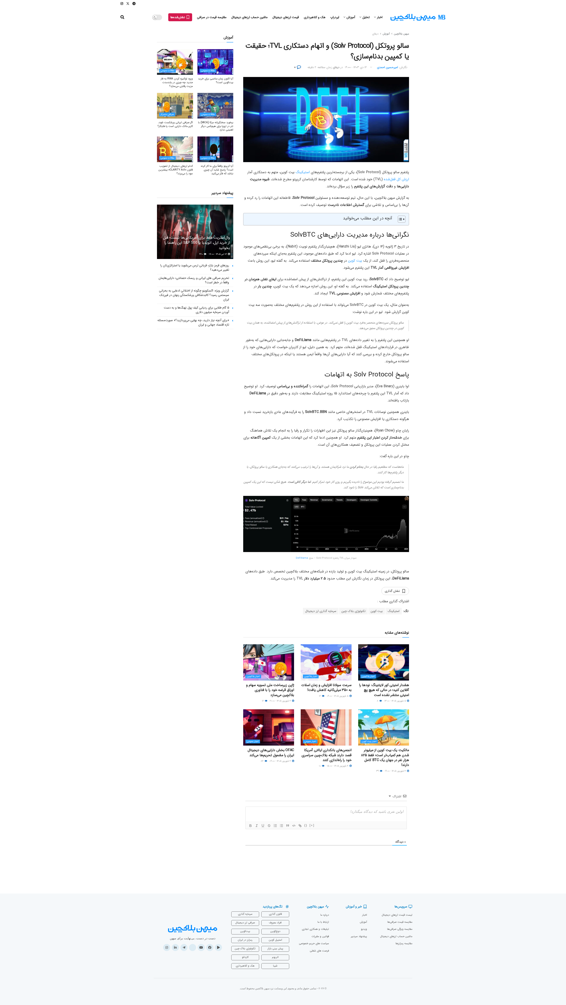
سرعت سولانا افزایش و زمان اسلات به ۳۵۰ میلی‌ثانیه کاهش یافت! (326, 687)
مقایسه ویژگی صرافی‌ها (399, 929)
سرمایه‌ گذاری (245, 914)
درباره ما (324, 915)
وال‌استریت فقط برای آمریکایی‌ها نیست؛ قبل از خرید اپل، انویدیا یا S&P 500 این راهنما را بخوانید (196, 243)
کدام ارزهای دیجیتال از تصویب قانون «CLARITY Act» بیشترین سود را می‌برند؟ (175, 170)
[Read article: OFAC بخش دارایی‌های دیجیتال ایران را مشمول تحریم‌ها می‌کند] (268, 727)
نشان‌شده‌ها (178, 17)
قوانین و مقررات (320, 936)
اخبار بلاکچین (368, 676)
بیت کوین (377, 611)
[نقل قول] (288, 825)
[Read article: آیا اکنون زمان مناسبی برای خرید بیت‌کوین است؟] (215, 62)
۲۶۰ (201, 254)
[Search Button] (122, 17)
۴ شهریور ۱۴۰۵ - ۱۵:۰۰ (338, 766)
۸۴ (262, 761)
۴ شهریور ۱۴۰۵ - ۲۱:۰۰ (281, 701)
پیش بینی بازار (275, 948)
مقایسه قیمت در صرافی (211, 17)
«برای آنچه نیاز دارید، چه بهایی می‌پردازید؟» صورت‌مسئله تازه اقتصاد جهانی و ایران (193, 322)
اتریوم (275, 957)
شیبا (275, 966)
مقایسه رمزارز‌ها (404, 943)
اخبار (379, 17)
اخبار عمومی (310, 741)
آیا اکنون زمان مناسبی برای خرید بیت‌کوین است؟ (215, 80)
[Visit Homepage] (418, 17)
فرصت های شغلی (319, 951)
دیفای (375, 34)
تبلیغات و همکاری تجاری (315, 929)
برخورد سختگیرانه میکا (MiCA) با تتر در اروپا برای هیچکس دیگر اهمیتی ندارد (215, 126)
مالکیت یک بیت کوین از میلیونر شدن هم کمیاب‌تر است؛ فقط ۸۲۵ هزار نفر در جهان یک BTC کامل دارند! (385, 757)
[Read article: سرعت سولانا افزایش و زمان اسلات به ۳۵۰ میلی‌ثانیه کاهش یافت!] (326, 662)
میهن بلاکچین (401, 34)
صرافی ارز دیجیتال (245, 923)
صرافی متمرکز (167, 114)
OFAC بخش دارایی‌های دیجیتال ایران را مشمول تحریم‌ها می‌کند (271, 752)
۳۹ (377, 771)
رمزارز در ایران (245, 940)
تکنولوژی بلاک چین (353, 611)
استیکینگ (303, 172)
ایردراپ (334, 17)
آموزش (350, 17)
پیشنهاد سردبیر (359, 936)
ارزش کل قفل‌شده (396, 179)
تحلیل (366, 17)
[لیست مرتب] (275, 825)
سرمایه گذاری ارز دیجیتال (320, 611)
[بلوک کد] (294, 825)
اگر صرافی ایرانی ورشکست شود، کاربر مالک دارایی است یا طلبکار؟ (175, 124)
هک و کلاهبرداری (314, 17)
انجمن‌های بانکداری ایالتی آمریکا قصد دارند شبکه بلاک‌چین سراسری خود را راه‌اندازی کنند (327, 755)
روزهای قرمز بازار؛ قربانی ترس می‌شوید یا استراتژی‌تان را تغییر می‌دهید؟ (194, 267)
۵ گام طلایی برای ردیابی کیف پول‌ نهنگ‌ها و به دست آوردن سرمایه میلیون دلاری (196, 310)
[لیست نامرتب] (281, 825)
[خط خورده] (269, 825)
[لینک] (300, 825)
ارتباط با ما (323, 922)
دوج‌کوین (275, 931)
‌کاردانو (245, 957)
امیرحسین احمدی (387, 67)
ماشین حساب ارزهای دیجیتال (249, 17)
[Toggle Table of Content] (399, 219)
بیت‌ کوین (355, 260)
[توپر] (250, 825)
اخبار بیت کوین (369, 741)
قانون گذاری (275, 914)
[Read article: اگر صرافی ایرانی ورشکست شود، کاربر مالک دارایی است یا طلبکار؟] (175, 106)
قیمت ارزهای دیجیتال (285, 17)
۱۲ (320, 696)
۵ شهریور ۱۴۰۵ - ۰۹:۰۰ (338, 696)
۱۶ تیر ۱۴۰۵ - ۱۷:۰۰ (218, 254)
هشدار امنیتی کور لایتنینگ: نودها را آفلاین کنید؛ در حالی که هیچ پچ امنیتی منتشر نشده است (384, 690)
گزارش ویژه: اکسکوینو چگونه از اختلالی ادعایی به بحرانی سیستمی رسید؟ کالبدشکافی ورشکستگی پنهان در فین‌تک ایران (194, 295)
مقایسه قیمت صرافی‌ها (399, 922)
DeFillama (302, 558)
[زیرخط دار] (263, 825)
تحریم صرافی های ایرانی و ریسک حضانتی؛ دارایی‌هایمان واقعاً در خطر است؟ (194, 280)
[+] (312, 825)
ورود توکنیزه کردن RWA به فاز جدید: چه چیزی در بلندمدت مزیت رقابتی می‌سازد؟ (177, 82)
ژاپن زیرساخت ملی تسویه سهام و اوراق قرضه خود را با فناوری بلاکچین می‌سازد (270, 690)
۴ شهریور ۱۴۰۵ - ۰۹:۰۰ (281, 761)
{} (305, 825)
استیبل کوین (275, 940)
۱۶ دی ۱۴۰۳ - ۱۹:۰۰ (356, 67)
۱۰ (320, 766)
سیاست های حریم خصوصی (314, 943)
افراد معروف (275, 923)
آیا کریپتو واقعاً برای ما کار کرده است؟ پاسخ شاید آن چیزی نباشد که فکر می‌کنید (217, 170)
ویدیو (364, 929)
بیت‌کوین (245, 931)
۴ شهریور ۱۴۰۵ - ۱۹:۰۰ (396, 771)
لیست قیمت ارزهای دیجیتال (397, 915)
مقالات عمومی (208, 71)
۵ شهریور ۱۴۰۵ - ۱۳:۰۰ (395, 701)
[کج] (257, 825)
